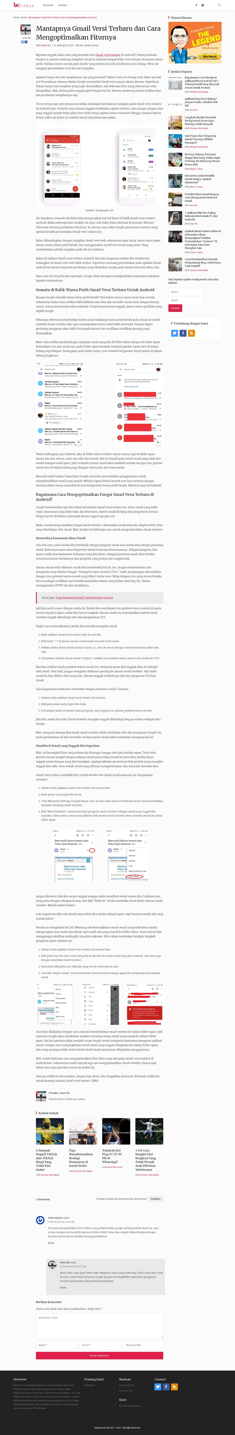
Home (16, 17)
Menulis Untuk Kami (129, 1406)
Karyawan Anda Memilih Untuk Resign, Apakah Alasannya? (199, 179)
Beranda (48, 5)
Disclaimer (89, 1385)
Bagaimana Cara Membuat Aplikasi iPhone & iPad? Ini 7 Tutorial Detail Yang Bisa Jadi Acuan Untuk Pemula (202, 82)
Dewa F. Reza (196, 169)
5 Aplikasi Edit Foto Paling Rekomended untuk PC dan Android (201, 216)
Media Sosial (91, 45)
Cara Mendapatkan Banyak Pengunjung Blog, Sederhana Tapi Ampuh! (203, 262)
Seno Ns (46, 45)
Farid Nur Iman (114, 1167)
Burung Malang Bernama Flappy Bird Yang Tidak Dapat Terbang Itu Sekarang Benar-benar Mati (203, 159)
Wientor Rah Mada (50, 1175)
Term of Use (125, 1390)
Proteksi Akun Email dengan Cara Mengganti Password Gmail (202, 197)
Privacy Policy (126, 1385)
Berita (24, 17)
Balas (51, 1242)
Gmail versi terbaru (108, 55)
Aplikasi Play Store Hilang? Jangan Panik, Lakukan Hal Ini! (201, 102)
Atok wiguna (55, 1217)
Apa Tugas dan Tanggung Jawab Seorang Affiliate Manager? (200, 139)
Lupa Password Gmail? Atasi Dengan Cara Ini (84, 597)
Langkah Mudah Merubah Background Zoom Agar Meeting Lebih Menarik (200, 121)
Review (62, 5)
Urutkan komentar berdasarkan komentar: (122, 1198)
